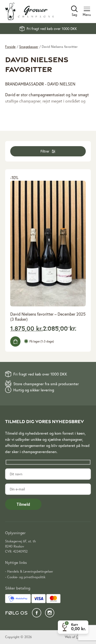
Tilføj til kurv (15, 341)
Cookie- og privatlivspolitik (26, 577)
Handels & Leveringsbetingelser (30, 571)
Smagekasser (28, 47)
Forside (10, 47)
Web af (78, 637)
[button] (48, 151)
